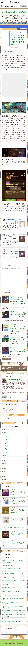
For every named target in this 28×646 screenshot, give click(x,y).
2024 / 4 (6, 448)
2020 (4, 463)
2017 (4, 471)
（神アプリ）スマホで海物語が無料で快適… (7, 368)
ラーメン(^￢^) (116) (6, 618)
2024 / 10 (7, 439)
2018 (4, 468)
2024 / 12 (7, 436)
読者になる (23, 6)
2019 (4, 466)
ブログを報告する (19, 643)
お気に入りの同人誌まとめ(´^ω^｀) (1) (10, 571)
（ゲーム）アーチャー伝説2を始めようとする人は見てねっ (18, 328)
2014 (4, 479)
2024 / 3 (6, 449)
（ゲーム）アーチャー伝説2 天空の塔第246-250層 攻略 (18, 351)
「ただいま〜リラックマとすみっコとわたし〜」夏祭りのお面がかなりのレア (17, 501)
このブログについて (6, 397)
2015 (4, 476)
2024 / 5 (6, 446)
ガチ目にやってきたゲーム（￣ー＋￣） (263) (12, 560)
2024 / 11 (7, 438)
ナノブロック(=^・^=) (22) (8, 577)
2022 (4, 458)
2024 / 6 (6, 445)
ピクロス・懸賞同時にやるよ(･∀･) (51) (10, 562)
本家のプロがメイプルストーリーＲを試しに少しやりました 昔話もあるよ (18, 339)
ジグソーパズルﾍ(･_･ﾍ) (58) (8, 565)
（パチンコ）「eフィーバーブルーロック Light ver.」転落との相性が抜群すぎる (18, 492)
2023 (4, 455)
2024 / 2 (6, 451)
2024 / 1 (6, 452)
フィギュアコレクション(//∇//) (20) (10, 595)
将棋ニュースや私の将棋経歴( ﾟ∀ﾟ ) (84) (11, 621)
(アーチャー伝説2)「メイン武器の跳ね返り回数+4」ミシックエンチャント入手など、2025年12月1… (13, 301)
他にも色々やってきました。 (12, 426)
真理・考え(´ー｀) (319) (7, 557)
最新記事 (7, 486)
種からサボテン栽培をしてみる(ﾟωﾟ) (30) (11, 568)
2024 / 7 (6, 443)
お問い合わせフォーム (7, 632)
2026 (4, 429)
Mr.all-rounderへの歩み (11, 6)
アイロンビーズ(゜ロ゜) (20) (8, 584)
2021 (4, 460)
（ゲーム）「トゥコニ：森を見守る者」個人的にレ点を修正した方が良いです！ (17, 511)
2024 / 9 (6, 440)
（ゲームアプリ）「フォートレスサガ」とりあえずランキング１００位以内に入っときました (17, 38)
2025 (4, 432)
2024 (4, 435)
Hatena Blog (12, 643)
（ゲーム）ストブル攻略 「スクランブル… (21, 368)
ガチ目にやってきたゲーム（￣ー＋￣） (17, 47)
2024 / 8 (6, 442)
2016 (4, 474)
